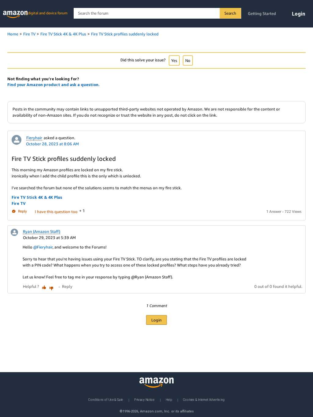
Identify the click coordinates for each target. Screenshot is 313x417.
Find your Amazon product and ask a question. (53, 84)
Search (230, 13)
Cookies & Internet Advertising (204, 399)
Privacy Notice (144, 399)
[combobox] (157, 13)
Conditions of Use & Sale (105, 399)
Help (169, 399)
